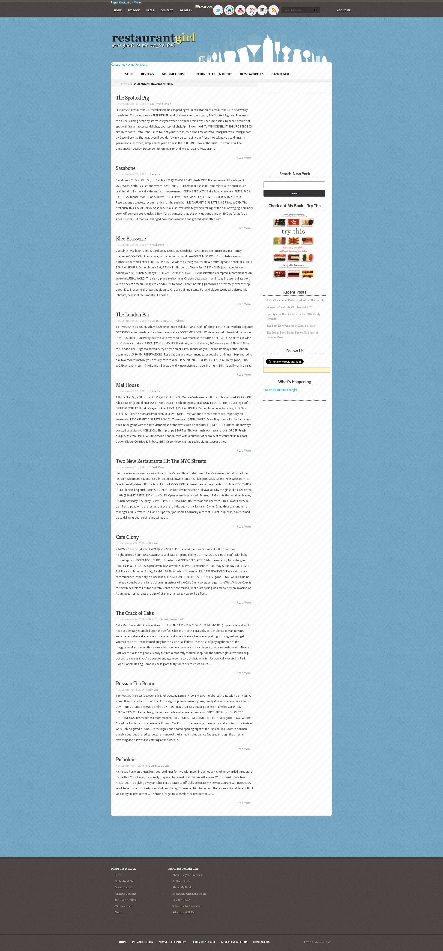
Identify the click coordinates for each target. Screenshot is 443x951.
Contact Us (261, 942)
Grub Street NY (124, 881)
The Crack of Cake (135, 613)
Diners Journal (123, 887)
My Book (134, 10)
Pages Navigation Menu (126, 2)
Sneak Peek (157, 244)
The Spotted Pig (132, 97)
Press (150, 10)
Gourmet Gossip (160, 104)
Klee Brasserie (131, 238)
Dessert (163, 619)
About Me (343, 10)
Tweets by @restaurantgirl (280, 390)
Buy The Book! (181, 900)
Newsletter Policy (172, 942)
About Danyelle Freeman (187, 875)
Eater (118, 875)
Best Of (167, 320)
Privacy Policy (142, 942)
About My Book (182, 887)
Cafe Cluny (127, 537)
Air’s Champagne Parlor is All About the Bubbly (295, 300)
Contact (167, 10)
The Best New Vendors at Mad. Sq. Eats (291, 326)
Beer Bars (156, 320)
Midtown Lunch (124, 906)
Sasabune (125, 168)
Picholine (125, 759)
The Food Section (125, 900)
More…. (119, 912)
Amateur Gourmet (125, 894)
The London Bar (133, 314)
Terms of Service (203, 942)
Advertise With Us (183, 912)
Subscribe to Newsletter (187, 906)
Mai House (127, 385)
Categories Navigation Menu (129, 64)
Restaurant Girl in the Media (189, 894)
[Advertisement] (292, 432)
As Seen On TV (181, 881)
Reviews (155, 174)
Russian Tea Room (135, 683)
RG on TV (186, 10)
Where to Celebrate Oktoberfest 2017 (290, 307)
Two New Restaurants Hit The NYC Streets (161, 461)
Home (118, 10)
